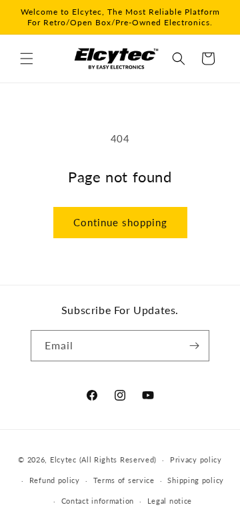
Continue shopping (120, 222)
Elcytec (63, 459)
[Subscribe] (194, 345)
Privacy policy (196, 459)
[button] (26, 58)
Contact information (97, 500)
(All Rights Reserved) (118, 459)
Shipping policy (195, 480)
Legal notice (169, 500)
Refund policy (54, 480)
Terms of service (124, 480)
